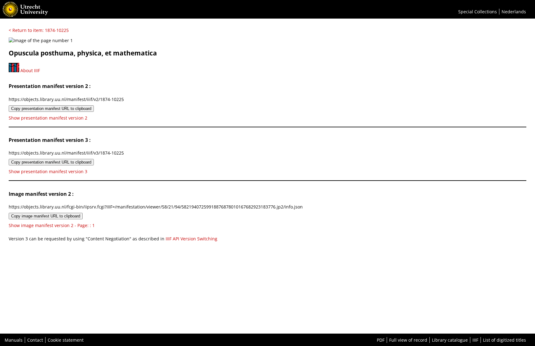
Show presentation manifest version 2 (48, 118)
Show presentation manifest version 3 (48, 171)
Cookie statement (66, 340)
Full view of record (408, 340)
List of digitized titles (504, 340)
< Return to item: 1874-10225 (39, 30)
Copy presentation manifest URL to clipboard (51, 108)
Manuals (14, 340)
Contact (35, 340)
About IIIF (29, 70)
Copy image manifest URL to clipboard (45, 216)
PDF (381, 340)
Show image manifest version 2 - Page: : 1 (52, 225)
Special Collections (477, 12)
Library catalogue (450, 340)
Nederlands (514, 12)
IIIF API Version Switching (191, 239)
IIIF (475, 340)
